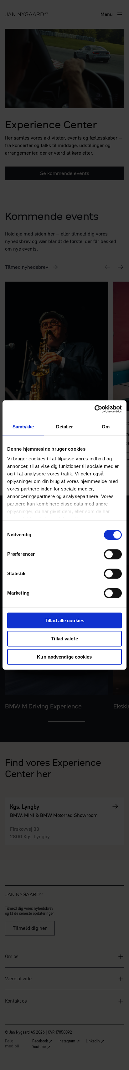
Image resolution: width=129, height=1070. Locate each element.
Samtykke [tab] (23, 426)
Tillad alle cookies (64, 620)
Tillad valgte (64, 638)
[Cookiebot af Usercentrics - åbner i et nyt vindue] (94, 409)
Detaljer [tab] (64, 426)
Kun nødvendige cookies (64, 656)
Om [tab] (106, 426)
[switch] (113, 554)
